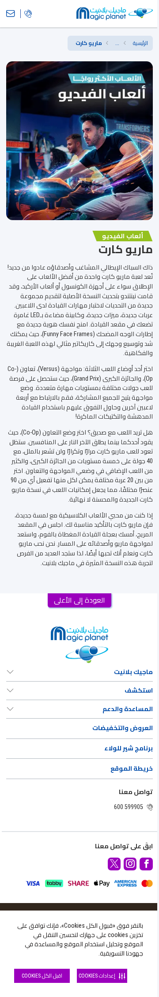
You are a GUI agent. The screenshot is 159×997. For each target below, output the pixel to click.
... (117, 43)
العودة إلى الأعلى (79, 600)
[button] (117, 43)
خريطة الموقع (131, 768)
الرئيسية (140, 43)
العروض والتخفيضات (122, 728)
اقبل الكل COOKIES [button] (42, 976)
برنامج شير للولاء (128, 748)
